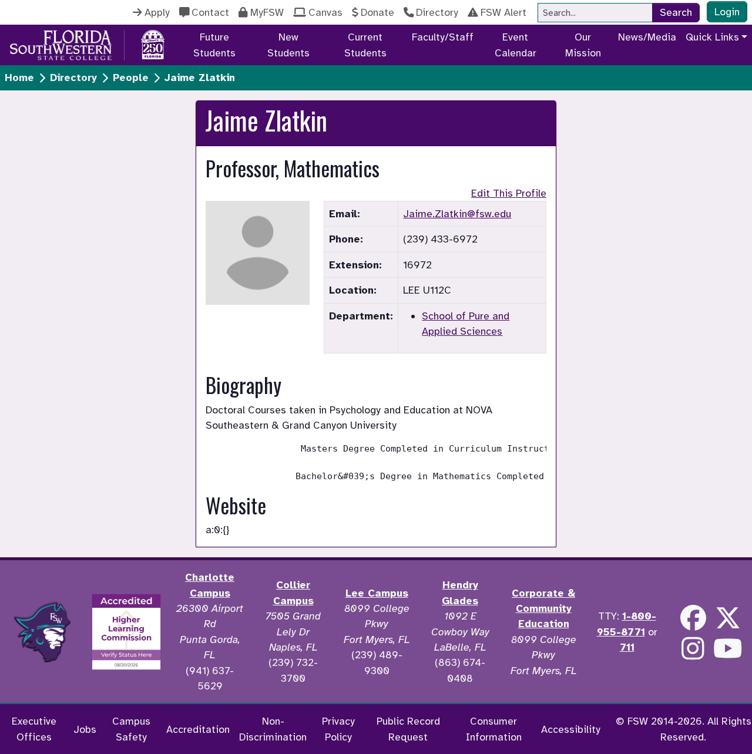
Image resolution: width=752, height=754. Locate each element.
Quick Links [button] (712, 37)
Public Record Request (408, 729)
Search (676, 12)
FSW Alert (503, 12)
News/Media (647, 37)
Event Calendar (515, 45)
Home (19, 77)
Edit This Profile (508, 193)
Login (727, 11)
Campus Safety (131, 729)
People (131, 77)
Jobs (84, 729)
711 (627, 647)
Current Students (365, 45)
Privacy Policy (338, 729)
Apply (157, 12)
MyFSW (267, 12)
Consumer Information (494, 729)
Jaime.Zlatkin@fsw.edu (457, 213)
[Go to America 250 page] (153, 42)
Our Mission (583, 45)
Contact (210, 12)
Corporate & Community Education (543, 609)
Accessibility (570, 729)
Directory (437, 12)
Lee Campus (376, 593)
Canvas (325, 12)
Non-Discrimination (273, 729)
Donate (377, 12)
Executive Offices (34, 729)
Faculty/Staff (443, 37)
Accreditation (198, 729)
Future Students (214, 45)
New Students (288, 45)
